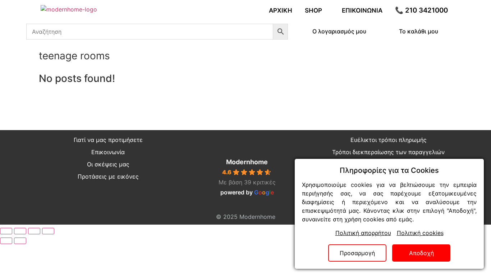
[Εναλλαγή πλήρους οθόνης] (20, 231)
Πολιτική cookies (420, 232)
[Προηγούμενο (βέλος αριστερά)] (6, 241)
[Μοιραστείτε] (34, 231)
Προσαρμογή (357, 253)
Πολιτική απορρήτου (363, 232)
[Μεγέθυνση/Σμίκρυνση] (6, 231)
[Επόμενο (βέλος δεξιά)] (20, 241)
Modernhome (247, 162)
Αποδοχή (421, 253)
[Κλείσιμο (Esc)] (48, 231)
